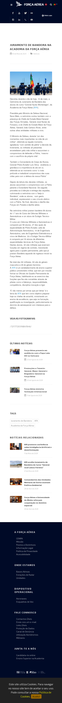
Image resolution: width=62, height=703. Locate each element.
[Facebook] (13, 13)
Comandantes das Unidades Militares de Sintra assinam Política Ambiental (37, 482)
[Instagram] (13, 19)
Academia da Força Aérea (22, 425)
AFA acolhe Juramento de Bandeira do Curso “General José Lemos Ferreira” (37, 465)
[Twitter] (25, 13)
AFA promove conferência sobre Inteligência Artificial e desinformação (37, 447)
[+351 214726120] (25, 19)
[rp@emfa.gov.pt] (32, 19)
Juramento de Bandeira (21, 421)
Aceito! (36, 696)
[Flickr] (32, 13)
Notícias (36, 54)
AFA (36, 107)
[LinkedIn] (19, 19)
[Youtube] (19, 13)
